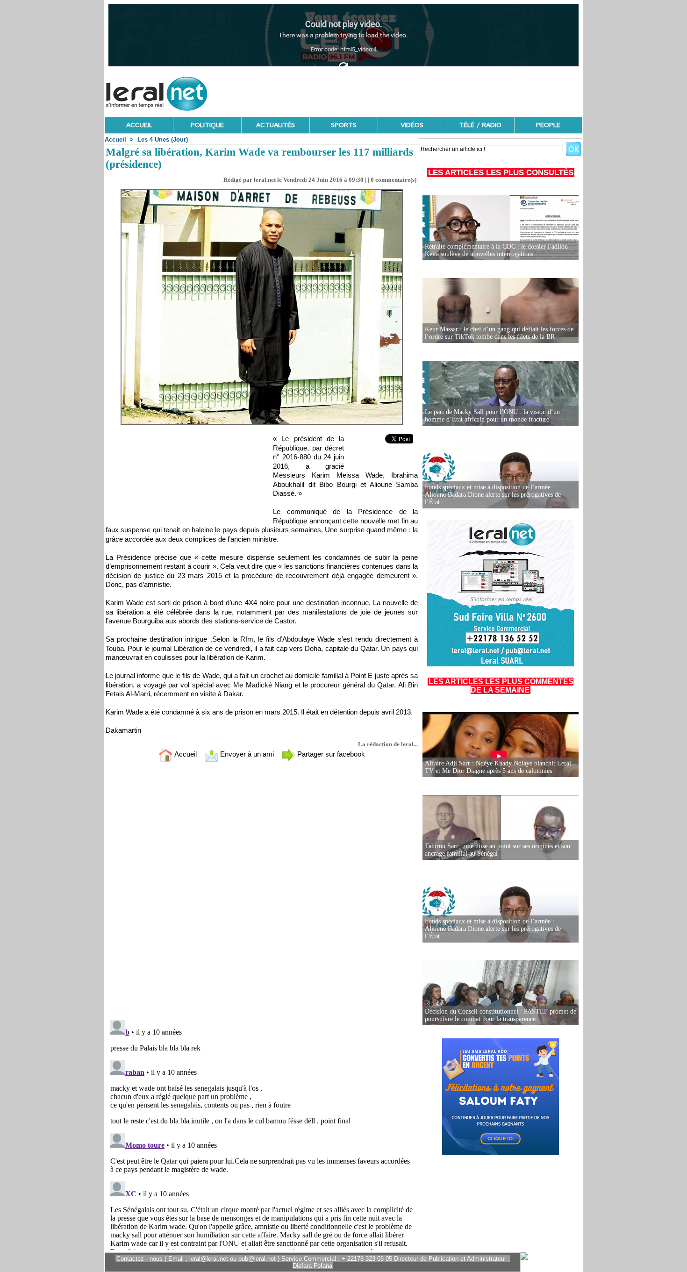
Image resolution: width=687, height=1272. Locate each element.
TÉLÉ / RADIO (480, 125)
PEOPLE (548, 125)
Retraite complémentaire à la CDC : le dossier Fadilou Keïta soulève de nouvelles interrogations (496, 250)
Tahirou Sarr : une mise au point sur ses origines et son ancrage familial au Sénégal (497, 850)
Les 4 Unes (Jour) (162, 139)
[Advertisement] (412, 91)
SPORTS (344, 125)
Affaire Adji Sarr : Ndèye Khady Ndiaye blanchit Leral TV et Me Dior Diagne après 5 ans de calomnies (498, 767)
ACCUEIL (139, 125)
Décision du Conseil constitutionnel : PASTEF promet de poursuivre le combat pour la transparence (500, 1015)
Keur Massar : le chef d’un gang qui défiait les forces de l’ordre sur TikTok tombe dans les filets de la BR (499, 333)
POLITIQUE (207, 125)
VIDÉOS (412, 125)
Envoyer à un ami (246, 754)
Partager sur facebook (330, 754)
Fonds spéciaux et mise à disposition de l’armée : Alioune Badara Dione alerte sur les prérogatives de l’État (493, 495)
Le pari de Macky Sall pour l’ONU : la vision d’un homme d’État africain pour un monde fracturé (492, 415)
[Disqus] (262, 892)
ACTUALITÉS (275, 125)
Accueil (115, 139)
